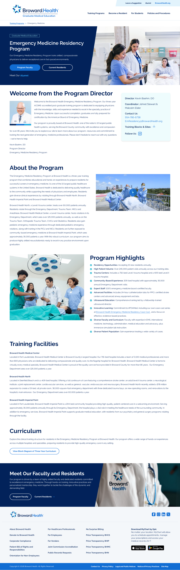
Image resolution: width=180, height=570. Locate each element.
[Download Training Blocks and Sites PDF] (154, 127)
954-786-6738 (132, 117)
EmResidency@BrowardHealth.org (143, 121)
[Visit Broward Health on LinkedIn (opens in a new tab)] (163, 514)
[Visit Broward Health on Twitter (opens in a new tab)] (168, 514)
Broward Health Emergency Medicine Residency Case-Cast (123, 312)
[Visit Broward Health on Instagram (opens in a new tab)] (159, 514)
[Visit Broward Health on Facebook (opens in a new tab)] (154, 514)
